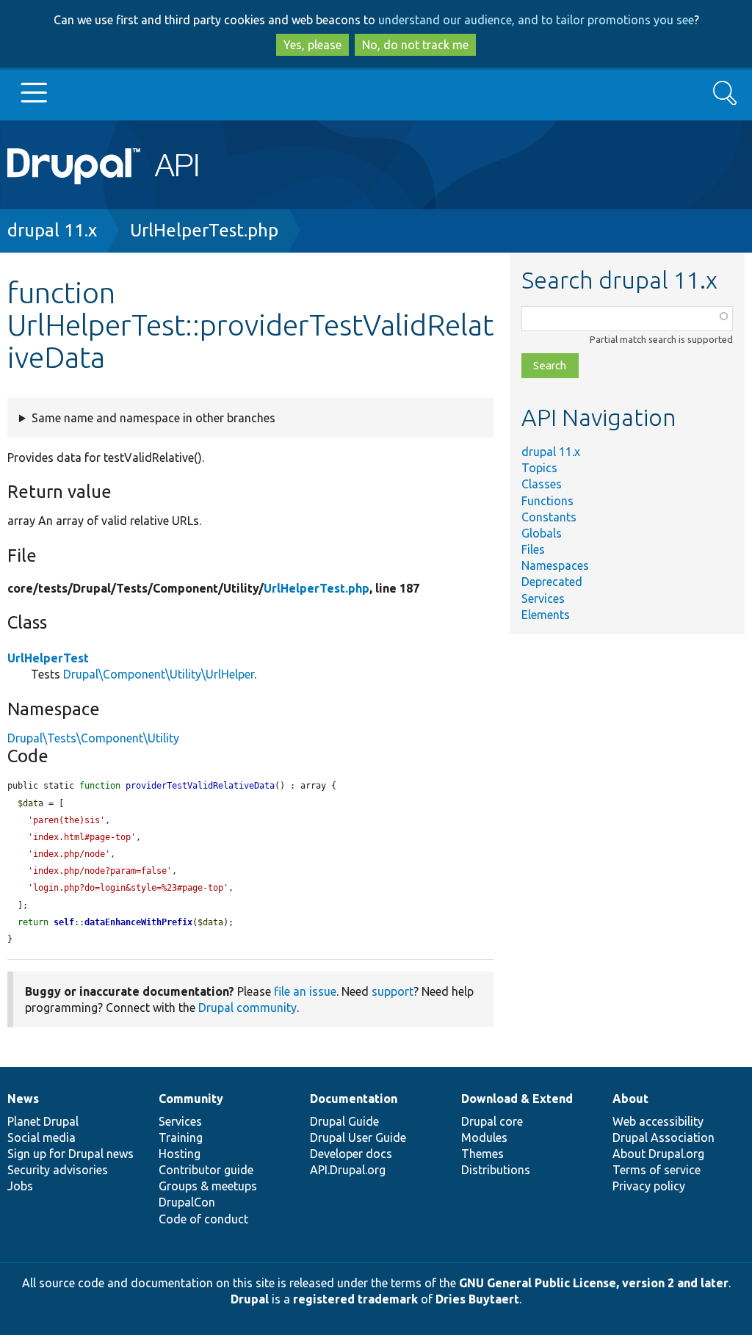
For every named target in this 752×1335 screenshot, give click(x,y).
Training (181, 1137)
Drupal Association (663, 1137)
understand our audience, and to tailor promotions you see (536, 19)
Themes (482, 1153)
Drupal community (247, 1007)
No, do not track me (415, 44)
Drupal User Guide (358, 1137)
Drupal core (492, 1121)
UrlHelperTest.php (204, 230)
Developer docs (351, 1153)
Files (533, 549)
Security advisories (57, 1169)
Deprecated (551, 581)
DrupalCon (187, 1202)
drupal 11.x (52, 230)
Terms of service (656, 1169)
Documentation (353, 1098)
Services (543, 598)
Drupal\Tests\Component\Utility (93, 738)
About (630, 1098)
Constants (548, 517)
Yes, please (312, 44)
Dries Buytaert (477, 1299)
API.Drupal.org (348, 1169)
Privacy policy (648, 1186)
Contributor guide (206, 1169)
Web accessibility (658, 1121)
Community (191, 1098)
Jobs (20, 1186)
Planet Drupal (43, 1121)
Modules (484, 1137)
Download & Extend (517, 1098)
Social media (41, 1137)
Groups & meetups (208, 1186)
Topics (539, 467)
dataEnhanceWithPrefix (138, 922)
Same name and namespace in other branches (153, 417)
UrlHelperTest (48, 658)
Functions (547, 500)
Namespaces (555, 565)
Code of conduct (203, 1219)
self (64, 922)
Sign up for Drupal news (70, 1153)
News (23, 1098)
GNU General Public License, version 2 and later (593, 1282)
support (392, 991)
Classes (541, 484)
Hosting (179, 1153)
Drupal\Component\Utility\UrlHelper (158, 674)
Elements (545, 614)
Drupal (250, 1299)
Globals (541, 533)
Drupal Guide (344, 1121)
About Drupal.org (658, 1153)
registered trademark (355, 1299)
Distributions (495, 1169)
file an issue (305, 991)
